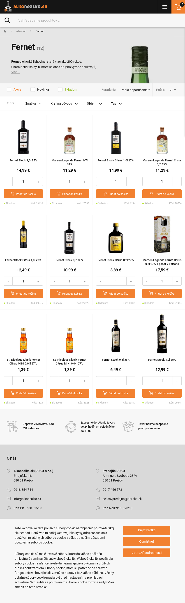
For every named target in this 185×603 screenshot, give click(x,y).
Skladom (71, 89)
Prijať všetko (146, 530)
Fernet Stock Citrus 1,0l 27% (116, 160)
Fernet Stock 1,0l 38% (162, 359)
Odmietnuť (146, 541)
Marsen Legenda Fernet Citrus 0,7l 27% (162, 162)
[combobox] (172, 90)
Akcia (17, 89)
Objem (92, 103)
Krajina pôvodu (62, 103)
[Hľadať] (7, 20)
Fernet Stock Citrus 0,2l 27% (116, 260)
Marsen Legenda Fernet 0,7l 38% (70, 162)
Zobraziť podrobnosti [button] (147, 553)
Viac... (15, 72)
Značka (31, 103)
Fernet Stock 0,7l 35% (69, 260)
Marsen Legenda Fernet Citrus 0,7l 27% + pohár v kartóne (162, 262)
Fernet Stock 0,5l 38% (116, 359)
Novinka (43, 89)
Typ (114, 103)
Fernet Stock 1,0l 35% (23, 160)
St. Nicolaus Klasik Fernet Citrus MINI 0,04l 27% (23, 361)
